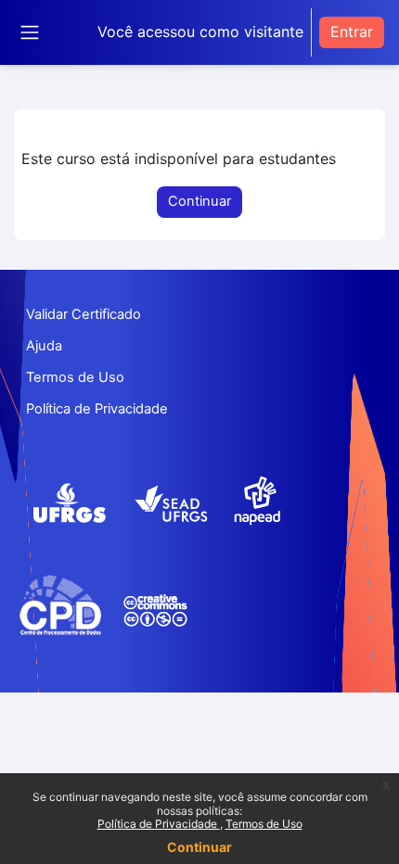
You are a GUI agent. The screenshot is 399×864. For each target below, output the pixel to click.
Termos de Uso (263, 824)
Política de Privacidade (158, 824)
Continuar (199, 847)
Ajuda (44, 345)
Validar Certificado (83, 314)
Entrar (351, 31)
